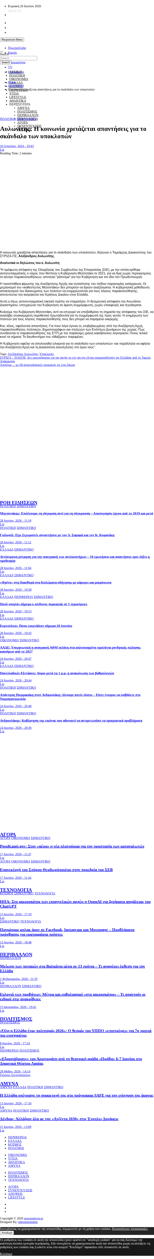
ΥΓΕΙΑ (14, 93)
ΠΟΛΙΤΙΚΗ (17, 75)
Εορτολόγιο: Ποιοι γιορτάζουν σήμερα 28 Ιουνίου (36, 626)
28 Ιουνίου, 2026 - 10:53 (15, 611)
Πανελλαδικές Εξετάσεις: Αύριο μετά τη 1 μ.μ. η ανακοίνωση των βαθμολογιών (57, 673)
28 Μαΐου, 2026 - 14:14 (15, 1071)
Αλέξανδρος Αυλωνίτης (23, 354)
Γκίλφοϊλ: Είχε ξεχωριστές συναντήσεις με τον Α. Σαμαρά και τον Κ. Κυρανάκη (57, 535)
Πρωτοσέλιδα (17, 48)
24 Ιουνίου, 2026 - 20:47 (15, 658)
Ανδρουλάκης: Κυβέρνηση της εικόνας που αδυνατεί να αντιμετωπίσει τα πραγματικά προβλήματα (71, 720)
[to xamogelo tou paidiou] (77, 494)
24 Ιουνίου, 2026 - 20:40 (15, 706)
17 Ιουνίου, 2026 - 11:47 (15, 854)
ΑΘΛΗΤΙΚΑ (16, 1162)
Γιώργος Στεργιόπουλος (15, 1075)
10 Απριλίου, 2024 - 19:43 (17, 146)
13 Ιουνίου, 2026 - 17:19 (15, 914)
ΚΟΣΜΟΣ (6, 893)
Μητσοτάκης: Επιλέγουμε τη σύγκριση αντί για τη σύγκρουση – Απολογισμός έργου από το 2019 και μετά (76, 513)
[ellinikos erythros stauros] (77, 777)
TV (10, 67)
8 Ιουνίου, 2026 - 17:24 (15, 1043)
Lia (2, 149)
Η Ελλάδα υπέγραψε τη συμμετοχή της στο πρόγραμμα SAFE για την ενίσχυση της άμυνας (76, 1095)
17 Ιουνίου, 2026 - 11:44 (15, 877)
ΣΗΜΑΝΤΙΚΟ (26, 119)
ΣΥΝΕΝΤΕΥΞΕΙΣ (20, 1190)
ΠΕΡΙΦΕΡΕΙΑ (23, 597)
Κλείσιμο (6, 1254)
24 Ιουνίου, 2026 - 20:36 (15, 727)
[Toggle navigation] (1, 51)
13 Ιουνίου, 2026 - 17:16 (15, 1103)
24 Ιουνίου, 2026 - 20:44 (15, 680)
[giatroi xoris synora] (73, 111)
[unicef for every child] (73, 45)
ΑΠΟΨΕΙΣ (15, 1194)
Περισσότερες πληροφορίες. (130, 1228)
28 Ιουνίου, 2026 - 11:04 (15, 568)
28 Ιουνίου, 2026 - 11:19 (15, 520)
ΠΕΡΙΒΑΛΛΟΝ (27, 115)
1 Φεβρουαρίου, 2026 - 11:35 (18, 979)
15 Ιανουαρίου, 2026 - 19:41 (18, 1007)
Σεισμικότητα (16, 62)
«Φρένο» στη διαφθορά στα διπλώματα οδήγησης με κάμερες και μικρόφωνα (55, 582)
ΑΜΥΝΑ (9, 1083)
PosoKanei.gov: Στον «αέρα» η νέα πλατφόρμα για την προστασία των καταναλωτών (72, 846)
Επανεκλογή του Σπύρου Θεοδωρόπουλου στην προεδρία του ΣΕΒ (56, 869)
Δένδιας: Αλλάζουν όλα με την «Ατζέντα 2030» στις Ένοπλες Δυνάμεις (59, 1118)
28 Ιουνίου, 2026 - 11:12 (15, 542)
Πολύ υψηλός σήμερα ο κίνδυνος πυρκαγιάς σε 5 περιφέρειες (43, 604)
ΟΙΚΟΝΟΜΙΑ (18, 79)
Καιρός (12, 52)
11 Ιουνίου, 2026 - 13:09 (15, 1127)
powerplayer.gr (33, 1218)
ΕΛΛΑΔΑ (16, 82)
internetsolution (28, 1222)
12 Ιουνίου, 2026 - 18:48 (15, 942)
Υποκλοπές (46, 354)
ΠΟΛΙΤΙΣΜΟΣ (16, 1019)
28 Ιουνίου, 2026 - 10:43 (15, 633)
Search (4, 54)
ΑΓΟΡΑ (22, 122)
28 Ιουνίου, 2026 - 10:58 (15, 589)
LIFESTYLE (16, 1197)
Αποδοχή (7, 1232)
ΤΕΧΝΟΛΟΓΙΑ (16, 889)
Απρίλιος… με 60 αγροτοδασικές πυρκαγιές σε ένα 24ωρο (37, 365)
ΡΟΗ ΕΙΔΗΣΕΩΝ (18, 502)
